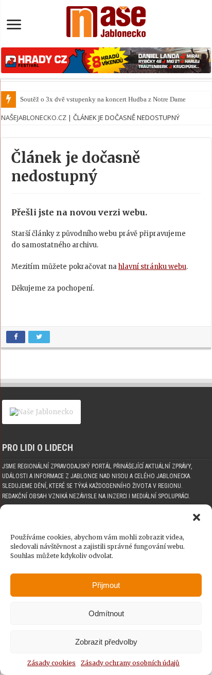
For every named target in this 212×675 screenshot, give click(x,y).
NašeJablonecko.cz (33, 117)
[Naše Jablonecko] (106, 19)
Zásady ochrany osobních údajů (130, 663)
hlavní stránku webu (152, 266)
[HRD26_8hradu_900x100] (106, 60)
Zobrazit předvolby (106, 641)
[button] (196, 517)
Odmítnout (106, 613)
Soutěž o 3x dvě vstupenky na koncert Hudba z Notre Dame (103, 99)
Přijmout (106, 585)
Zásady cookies (51, 663)
